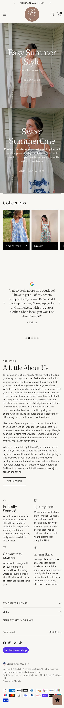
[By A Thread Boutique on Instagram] (10, 643)
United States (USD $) (16, 664)
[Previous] (14, 3)
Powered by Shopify (12, 681)
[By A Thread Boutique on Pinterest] (15, 643)
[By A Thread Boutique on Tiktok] (21, 643)
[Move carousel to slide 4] (35, 338)
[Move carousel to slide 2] (29, 338)
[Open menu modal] (4, 14)
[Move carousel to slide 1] (26, 338)
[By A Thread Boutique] (32, 14)
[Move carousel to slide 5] (38, 338)
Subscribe (55, 632)
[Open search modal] (52, 14)
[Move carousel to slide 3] (32, 338)
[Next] (50, 3)
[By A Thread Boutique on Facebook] (5, 643)
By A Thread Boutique (30, 669)
